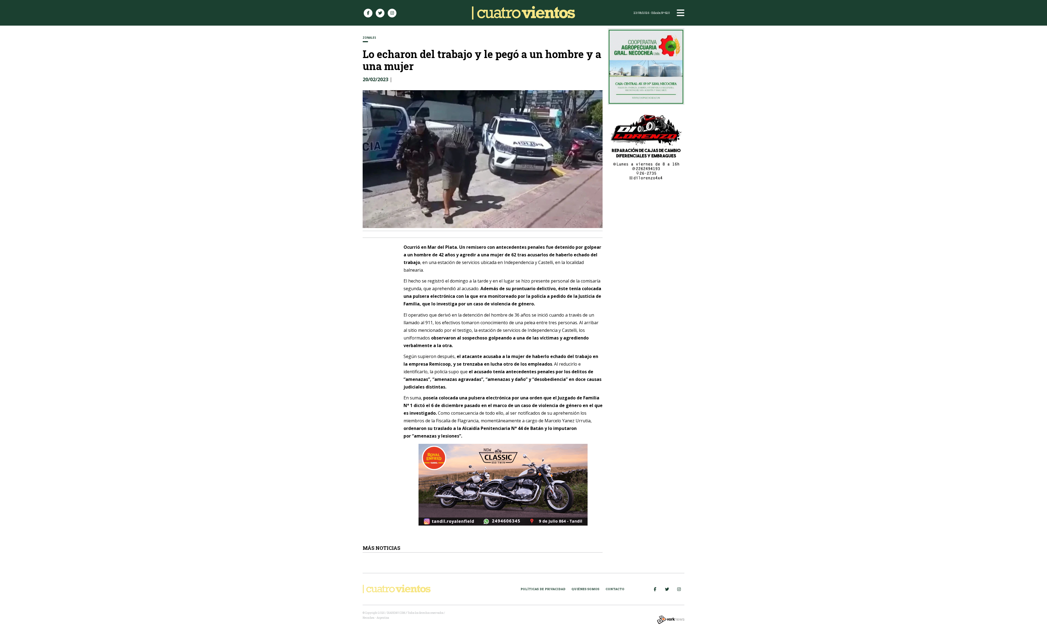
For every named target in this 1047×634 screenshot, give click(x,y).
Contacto (615, 589)
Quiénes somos (585, 589)
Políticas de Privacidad (543, 589)
